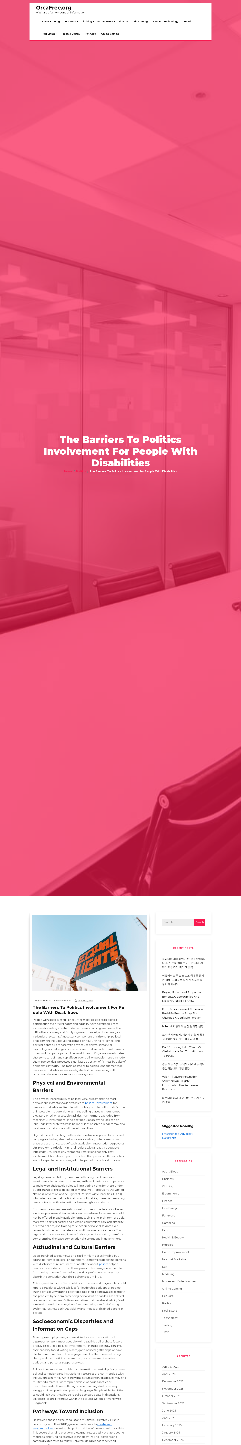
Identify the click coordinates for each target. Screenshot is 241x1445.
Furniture (168, 1215)
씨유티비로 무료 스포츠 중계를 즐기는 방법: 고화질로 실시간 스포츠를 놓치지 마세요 (183, 979)
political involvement (98, 1103)
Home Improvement (175, 1252)
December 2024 (173, 1440)
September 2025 (173, 1403)
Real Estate (48, 33)
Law (155, 21)
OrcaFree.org (53, 7)
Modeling (168, 1274)
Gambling (168, 1223)
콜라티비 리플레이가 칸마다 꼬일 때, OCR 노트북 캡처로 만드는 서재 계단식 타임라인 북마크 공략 (183, 963)
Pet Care (90, 33)
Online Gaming (110, 33)
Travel (187, 21)
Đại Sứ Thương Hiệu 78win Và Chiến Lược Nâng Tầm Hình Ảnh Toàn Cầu (183, 1051)
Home (45, 21)
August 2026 (170, 1366)
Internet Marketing (175, 1259)
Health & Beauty (70, 33)
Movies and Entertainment (179, 1281)
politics (103, 1264)
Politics (166, 1303)
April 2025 (168, 1418)
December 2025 (172, 1381)
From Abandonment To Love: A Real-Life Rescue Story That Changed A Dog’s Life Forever (182, 1013)
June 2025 (169, 1410)
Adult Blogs (170, 1171)
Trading (167, 1325)
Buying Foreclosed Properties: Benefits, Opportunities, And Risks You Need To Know (182, 996)
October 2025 (171, 1396)
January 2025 (171, 1432)
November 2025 (172, 1388)
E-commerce (105, 21)
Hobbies (167, 1244)
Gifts (165, 1230)
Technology (171, 21)
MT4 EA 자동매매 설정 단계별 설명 (183, 1026)
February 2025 (172, 1425)
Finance (123, 21)
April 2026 (168, 1374)
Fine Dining (141, 21)
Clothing (86, 21)
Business (70, 21)
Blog (57, 21)
